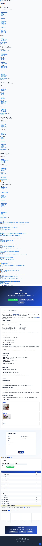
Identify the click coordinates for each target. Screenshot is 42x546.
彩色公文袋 (3, 98)
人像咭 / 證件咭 (3, 33)
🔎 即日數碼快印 (2, 282)
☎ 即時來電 (1, 283)
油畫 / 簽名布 (20, 278)
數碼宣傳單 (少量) (3, 53)
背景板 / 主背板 (3, 173)
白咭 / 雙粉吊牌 (3, 130)
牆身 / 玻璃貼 (3, 170)
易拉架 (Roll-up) (2, 265)
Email (8, 446)
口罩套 (2, 214)
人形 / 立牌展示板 (3, 169)
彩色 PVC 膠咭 (3, 30)
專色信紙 (2, 97)
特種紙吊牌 (3, 133)
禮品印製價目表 (3, 215)
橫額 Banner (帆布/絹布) (4, 160)
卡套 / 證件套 (3, 36)
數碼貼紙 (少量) (3, 121)
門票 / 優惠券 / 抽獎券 (4, 192)
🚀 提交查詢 (21, 458)
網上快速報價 (22, 302)
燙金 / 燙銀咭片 (3, 23)
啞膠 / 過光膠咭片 (3, 21)
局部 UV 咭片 (3, 22)
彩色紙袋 (2, 137)
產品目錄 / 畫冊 (3, 68)
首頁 (2, 285)
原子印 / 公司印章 (3, 103)
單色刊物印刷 (3, 62)
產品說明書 (3, 70)
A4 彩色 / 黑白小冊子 (4, 66)
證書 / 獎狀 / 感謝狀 (4, 203)
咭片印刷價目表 (3, 40)
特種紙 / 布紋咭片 (3, 15)
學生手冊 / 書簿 (3, 109)
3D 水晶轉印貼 (3, 134)
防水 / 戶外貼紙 (3, 124)
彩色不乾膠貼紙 (3, 123)
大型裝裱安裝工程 (4, 176)
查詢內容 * (9, 450)
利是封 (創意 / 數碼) (4, 187)
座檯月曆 (2, 195)
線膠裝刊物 (8, 235)
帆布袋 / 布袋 (3, 141)
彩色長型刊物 (3, 55)
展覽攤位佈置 (3, 174)
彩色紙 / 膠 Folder (4, 101)
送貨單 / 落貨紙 (3, 89)
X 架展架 (2, 159)
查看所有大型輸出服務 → (3, 179)
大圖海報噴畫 (3, 74)
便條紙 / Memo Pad (18, 248)
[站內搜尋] (0, 1)
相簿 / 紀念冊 (3, 200)
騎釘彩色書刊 (3, 58)
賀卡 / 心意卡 (3, 191)
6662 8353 (2, 0)
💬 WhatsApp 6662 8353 (7, 283)
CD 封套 (2, 145)
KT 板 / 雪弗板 (3, 167)
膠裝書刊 (2, 59)
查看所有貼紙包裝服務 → (3, 149)
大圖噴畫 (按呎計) (3, 168)
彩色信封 (2, 93)
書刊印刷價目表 (3, 76)
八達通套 (2, 38)
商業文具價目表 (3, 111)
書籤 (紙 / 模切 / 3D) (4, 212)
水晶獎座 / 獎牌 (3, 204)
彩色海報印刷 (3, 73)
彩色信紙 (2, 95)
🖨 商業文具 (5, 285)
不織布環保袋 (3, 139)
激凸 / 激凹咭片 (3, 24)
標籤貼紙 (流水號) (3, 126)
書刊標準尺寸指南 (4, 75)
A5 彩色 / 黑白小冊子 (4, 67)
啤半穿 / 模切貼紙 (3, 127)
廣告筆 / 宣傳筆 (2, 281)
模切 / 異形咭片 (3, 27)
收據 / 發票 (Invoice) (4, 88)
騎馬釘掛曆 (3, 197)
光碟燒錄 (2, 146)
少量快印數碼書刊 (4, 63)
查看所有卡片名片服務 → (3, 42)
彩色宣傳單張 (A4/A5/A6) (5, 50)
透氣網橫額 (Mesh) (4, 162)
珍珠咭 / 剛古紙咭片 (22, 222)
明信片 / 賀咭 (3, 18)
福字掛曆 (2, 198)
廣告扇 (2, 213)
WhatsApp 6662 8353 (6, 1)
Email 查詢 (31, 299)
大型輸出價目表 (3, 177)
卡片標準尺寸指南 (4, 39)
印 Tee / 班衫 (3, 206)
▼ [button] (4, 5)
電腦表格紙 (3, 90)
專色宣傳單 (3, 51)
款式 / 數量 (16, 468)
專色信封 (2, 94)
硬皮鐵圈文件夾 (3, 102)
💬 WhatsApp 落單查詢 (10, 472)
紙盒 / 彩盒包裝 (3, 144)
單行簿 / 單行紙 (3, 108)
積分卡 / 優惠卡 (3, 32)
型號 (2, 468)
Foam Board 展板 (4, 165)
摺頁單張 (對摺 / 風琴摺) (4, 54)
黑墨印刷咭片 (3, 14)
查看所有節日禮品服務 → (3, 217)
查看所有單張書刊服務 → (3, 78)
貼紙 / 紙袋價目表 (3, 147)
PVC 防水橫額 (3, 161)
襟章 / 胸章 (3, 205)
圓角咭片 (20, 224)
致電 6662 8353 (23, 299)
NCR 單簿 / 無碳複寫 (4, 86)
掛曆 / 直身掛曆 (3, 196)
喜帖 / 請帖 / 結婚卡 (4, 189)
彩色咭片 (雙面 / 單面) (4, 12)
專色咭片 (2, 13)
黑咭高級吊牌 (3, 132)
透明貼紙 (2, 125)
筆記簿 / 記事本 (3, 110)
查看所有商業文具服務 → (3, 113)
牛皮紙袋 (2, 138)
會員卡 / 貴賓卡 (3, 31)
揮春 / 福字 (3, 188)
